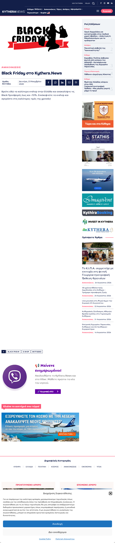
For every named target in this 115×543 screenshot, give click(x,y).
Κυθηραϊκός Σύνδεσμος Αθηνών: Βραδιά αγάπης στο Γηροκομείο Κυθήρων (97, 313)
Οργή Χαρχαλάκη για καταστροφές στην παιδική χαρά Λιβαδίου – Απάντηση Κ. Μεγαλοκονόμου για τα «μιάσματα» (97, 36)
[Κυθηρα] (13, 11)
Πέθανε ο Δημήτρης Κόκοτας (97, 74)
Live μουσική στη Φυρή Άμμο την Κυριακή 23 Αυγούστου (97, 302)
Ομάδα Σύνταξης (6, 82)
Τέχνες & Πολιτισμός (91, 71)
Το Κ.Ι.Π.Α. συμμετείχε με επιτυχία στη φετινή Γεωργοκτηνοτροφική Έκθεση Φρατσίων (98, 273)
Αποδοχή (57, 524)
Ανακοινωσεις (11, 67)
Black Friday (14, 352)
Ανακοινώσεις (88, 283)
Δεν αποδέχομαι (57, 532)
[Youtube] (108, 3)
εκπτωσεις (36, 352)
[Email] (69, 83)
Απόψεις (87, 45)
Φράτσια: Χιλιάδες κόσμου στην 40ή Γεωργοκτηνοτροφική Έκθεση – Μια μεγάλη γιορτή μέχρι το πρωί (97, 86)
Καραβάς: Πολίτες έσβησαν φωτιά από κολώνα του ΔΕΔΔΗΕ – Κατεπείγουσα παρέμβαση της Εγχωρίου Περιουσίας (96, 62)
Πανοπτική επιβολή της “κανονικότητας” (94, 49)
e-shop (26, 352)
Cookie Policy (45, 539)
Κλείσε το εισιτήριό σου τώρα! (21, 406)
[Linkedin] (112, 3)
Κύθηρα (87, 29)
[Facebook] (101, 3)
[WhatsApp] (55, 83)
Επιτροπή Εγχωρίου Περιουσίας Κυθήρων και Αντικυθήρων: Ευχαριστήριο (96, 326)
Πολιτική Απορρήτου (65, 539)
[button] (110, 493)
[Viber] (76, 83)
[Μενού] (97, 10)
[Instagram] (104, 3)
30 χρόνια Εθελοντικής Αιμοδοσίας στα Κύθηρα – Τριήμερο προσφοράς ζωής (94, 290)
